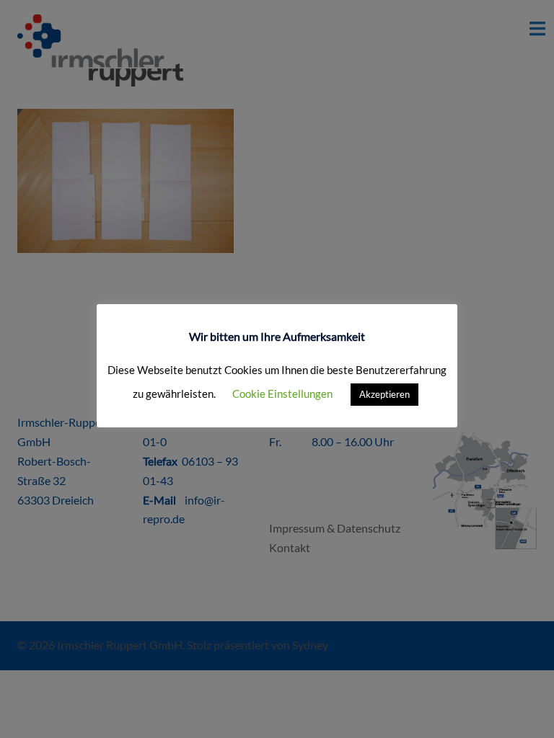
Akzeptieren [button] (384, 394)
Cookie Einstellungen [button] (282, 393)
